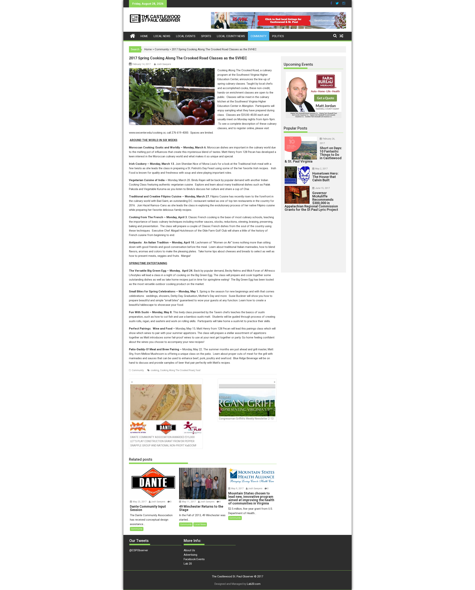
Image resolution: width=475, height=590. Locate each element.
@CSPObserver (138, 550)
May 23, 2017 (140, 501)
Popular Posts (295, 128)
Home (144, 36)
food (198, 370)
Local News (162, 36)
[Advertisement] (313, 241)
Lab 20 (188, 563)
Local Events (185, 36)
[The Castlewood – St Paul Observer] (132, 35)
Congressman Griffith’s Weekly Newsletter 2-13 (246, 418)
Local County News (231, 36)
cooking (155, 370)
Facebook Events (194, 559)
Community (258, 36)
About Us (189, 550)
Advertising (190, 554)
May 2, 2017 (321, 168)
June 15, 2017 (322, 188)
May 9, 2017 (237, 488)
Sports (206, 36)
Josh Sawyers (164, 64)
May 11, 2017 (189, 501)
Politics (278, 36)
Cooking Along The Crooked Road (177, 370)
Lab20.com (254, 584)
